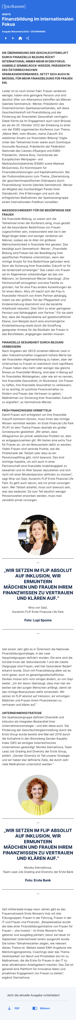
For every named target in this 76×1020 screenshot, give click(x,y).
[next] (13, 38)
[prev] (5, 38)
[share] (27, 38)
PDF (17, 1008)
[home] (20, 38)
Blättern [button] (45, 1008)
